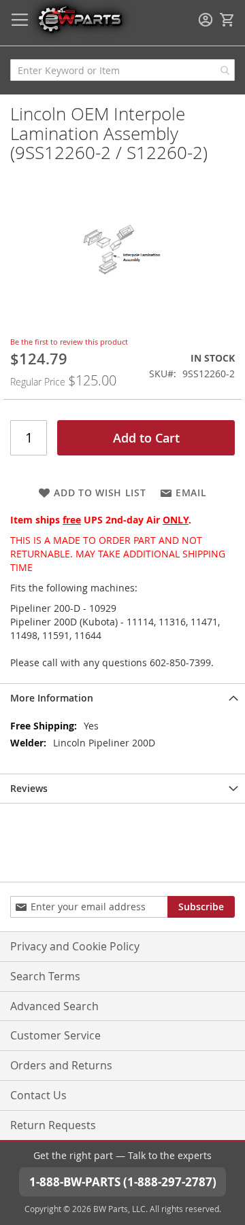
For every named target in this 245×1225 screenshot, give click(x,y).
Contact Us (38, 1095)
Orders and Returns (61, 1065)
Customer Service (55, 1035)
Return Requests (53, 1125)
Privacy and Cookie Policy (75, 946)
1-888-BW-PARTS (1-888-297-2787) (122, 1182)
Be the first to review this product (69, 342)
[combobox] (122, 70)
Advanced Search (54, 1006)
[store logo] (79, 18)
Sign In (205, 19)
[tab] (122, 697)
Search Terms (45, 976)
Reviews (29, 788)
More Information (51, 697)
